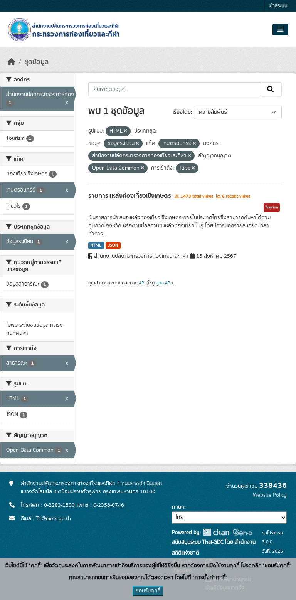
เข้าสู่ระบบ (278, 6)
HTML (96, 245)
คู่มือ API (164, 282)
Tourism (271, 207)
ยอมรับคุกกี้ (148, 591)
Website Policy (270, 495)
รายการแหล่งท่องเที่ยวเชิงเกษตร (130, 196)
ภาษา (178, 507)
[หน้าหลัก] (11, 62)
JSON (113, 245)
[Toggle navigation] (280, 29)
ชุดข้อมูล (36, 62)
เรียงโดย (182, 112)
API (142, 282)
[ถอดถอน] (125, 131)
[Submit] (271, 89)
